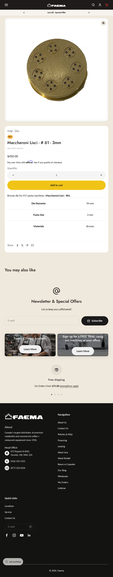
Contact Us (63, 428)
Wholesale (63, 476)
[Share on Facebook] (17, 245)
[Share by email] (32, 245)
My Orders (63, 482)
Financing (62, 440)
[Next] (89, 12)
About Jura (63, 452)
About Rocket (64, 458)
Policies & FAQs (65, 434)
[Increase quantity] (100, 175)
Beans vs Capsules (66, 464)
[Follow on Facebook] (7, 535)
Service (8, 512)
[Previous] (23, 12)
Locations (9, 506)
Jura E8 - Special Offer (56, 12)
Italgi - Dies (13, 131)
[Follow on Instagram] (14, 535)
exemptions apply (69, 386)
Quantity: (12, 168)
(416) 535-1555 (18, 461)
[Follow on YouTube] (22, 535)
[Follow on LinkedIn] (29, 535)
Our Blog (62, 470)
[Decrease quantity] (12, 175)
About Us (62, 422)
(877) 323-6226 (18, 468)
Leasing (61, 446)
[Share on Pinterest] (27, 245)
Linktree (62, 488)
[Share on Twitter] (22, 245)
